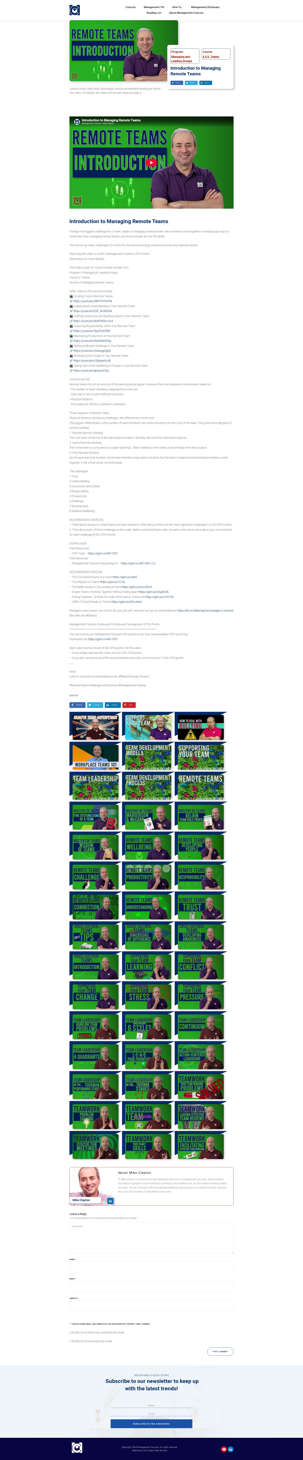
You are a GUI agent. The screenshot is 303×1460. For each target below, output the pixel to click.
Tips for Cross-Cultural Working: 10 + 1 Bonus (95, 936)
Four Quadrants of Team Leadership (95, 1056)
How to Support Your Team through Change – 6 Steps (95, 996)
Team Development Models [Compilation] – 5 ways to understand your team (148, 757)
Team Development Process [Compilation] (148, 787)
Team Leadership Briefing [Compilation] (95, 787)
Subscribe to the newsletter (151, 1423)
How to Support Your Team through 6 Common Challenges (148, 727)
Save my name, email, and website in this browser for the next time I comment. (111, 1324)
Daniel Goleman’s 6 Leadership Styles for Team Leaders (148, 1026)
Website (73, 1298)
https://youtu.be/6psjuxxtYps (91, 370)
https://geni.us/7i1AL (113, 582)
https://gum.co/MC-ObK (135, 563)
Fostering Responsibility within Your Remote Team (201, 876)
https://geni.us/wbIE (125, 577)
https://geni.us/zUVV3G (159, 596)
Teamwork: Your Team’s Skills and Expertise (148, 1146)
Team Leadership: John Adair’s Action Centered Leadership (201, 1056)
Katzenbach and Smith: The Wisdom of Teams (95, 847)
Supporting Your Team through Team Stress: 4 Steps (148, 996)
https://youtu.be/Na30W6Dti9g (92, 340)
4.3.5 (206, 56)
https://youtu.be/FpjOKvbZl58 (92, 330)
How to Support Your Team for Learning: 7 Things (148, 966)
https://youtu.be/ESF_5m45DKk (93, 311)
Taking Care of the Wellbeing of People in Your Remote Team (148, 847)
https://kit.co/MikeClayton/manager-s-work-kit (205, 610)
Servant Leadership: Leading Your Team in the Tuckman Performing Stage (95, 1086)
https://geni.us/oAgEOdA (154, 591)
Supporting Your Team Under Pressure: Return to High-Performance (201, 996)
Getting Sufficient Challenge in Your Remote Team (95, 876)
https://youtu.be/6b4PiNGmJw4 (93, 321)
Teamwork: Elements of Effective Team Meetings (95, 1146)
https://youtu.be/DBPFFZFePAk (93, 301)
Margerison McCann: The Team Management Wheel (148, 817)
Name (72, 1259)
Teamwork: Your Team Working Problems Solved (201, 1086)
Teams (214, 56)
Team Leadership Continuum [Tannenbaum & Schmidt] (201, 1026)
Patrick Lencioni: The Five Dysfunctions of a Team (95, 817)
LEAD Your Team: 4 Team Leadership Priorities (148, 1056)
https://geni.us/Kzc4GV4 (137, 587)
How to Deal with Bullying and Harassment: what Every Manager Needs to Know (201, 727)
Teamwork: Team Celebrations (148, 1116)
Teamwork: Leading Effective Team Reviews (201, 1116)
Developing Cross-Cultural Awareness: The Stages (201, 936)
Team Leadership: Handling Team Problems (95, 1026)
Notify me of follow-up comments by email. (98, 1332)
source (73, 695)
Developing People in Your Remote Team (201, 847)
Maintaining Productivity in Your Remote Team (148, 876)
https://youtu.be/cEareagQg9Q (92, 350)
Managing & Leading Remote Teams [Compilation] (201, 787)
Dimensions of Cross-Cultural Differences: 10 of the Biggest (148, 936)
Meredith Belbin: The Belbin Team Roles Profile (201, 817)
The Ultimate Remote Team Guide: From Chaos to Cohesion (95, 727)
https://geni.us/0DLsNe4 (127, 601)
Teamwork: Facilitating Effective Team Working (201, 1146)
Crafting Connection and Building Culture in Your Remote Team (95, 906)
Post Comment (220, 1351)
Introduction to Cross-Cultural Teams (95, 966)
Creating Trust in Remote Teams (201, 906)
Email (72, 1279)
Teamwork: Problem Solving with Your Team (95, 1116)
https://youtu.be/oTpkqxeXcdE (92, 360)
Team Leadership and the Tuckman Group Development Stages (148, 1086)
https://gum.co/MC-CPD (102, 553)
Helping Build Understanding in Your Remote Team (148, 906)
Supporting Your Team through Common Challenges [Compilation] (201, 757)
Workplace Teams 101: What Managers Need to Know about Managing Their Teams (95, 757)
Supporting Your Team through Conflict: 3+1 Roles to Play (201, 966)
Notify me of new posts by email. (92, 1341)
